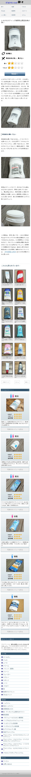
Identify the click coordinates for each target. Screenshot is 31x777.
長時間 (13, 15)
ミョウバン (6, 703)
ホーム (17, 382)
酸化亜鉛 (6, 714)
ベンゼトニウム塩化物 (10, 723)
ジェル (5, 660)
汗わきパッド (7, 694)
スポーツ (24, 11)
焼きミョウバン (8, 706)
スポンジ (6, 680)
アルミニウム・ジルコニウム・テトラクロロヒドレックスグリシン (16, 740)
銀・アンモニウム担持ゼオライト (14, 712)
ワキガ (24, 6)
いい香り (3, 15)
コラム (24, 15)
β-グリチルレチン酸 (9, 729)
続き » (27, 382)
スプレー (6, 677)
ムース (5, 663)
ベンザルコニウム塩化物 (11, 726)
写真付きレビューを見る (15, 429)
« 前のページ (5, 382)
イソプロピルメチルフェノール (13, 720)
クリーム (6, 666)
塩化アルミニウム (9, 732)
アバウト (6, 761)
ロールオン (6, 657)
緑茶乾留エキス (8, 709)
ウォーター (6, 674)
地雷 (13, 6)
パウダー (6, 686)
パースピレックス (10, 252)
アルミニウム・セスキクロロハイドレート (16, 749)
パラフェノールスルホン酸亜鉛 (13, 717)
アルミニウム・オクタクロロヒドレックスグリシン (16, 735)
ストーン (6, 671)
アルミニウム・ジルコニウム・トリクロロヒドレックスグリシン (16, 744)
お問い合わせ (7, 764)
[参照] (15, 405)
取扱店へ (15, 74)
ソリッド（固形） (9, 668)
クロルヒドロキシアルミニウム (13, 753)
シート (5, 683)
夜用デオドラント (9, 692)
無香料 (13, 11)
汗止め (3, 11)
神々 (2, 6)
